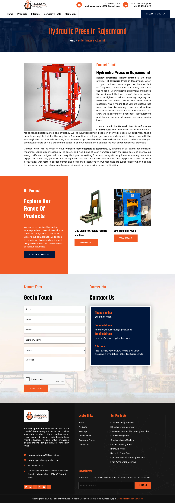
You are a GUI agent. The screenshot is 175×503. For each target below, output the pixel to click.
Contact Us (84, 444)
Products (22, 14)
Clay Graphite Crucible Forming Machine (129, 431)
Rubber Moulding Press (121, 444)
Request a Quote (155, 13)
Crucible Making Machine (122, 440)
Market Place (85, 435)
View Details (86, 242)
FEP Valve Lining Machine (122, 427)
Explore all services (39, 254)
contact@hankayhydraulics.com (112, 338)
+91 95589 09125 (142, 6)
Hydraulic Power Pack (120, 453)
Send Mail (142, 485)
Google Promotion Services (130, 498)
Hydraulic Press (117, 448)
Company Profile (52, 14)
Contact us (71, 14)
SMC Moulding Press (125, 231)
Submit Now (35, 388)
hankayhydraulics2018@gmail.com (102, 6)
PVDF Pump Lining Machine (123, 462)
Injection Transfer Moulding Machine (127, 457)
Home (10, 14)
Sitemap (35, 14)
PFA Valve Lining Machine (122, 422)
